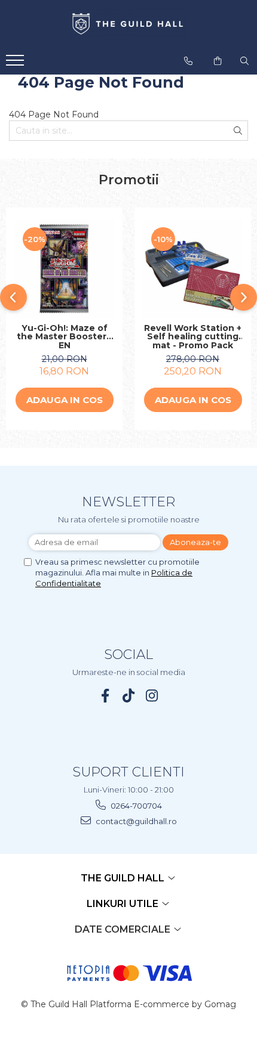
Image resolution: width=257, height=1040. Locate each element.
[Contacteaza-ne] (188, 61)
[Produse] (16, 64)
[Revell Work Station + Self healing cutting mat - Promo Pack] (192, 268)
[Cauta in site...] (244, 61)
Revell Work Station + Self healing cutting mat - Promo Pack (192, 337)
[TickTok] (128, 695)
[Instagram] (152, 695)
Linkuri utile (124, 903)
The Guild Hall (124, 878)
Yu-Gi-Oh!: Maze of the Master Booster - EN (64, 337)
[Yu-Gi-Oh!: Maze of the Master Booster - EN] (64, 268)
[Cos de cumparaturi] (218, 61)
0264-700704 (135, 805)
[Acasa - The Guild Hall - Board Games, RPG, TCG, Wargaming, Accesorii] (128, 24)
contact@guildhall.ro (135, 821)
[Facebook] (105, 695)
